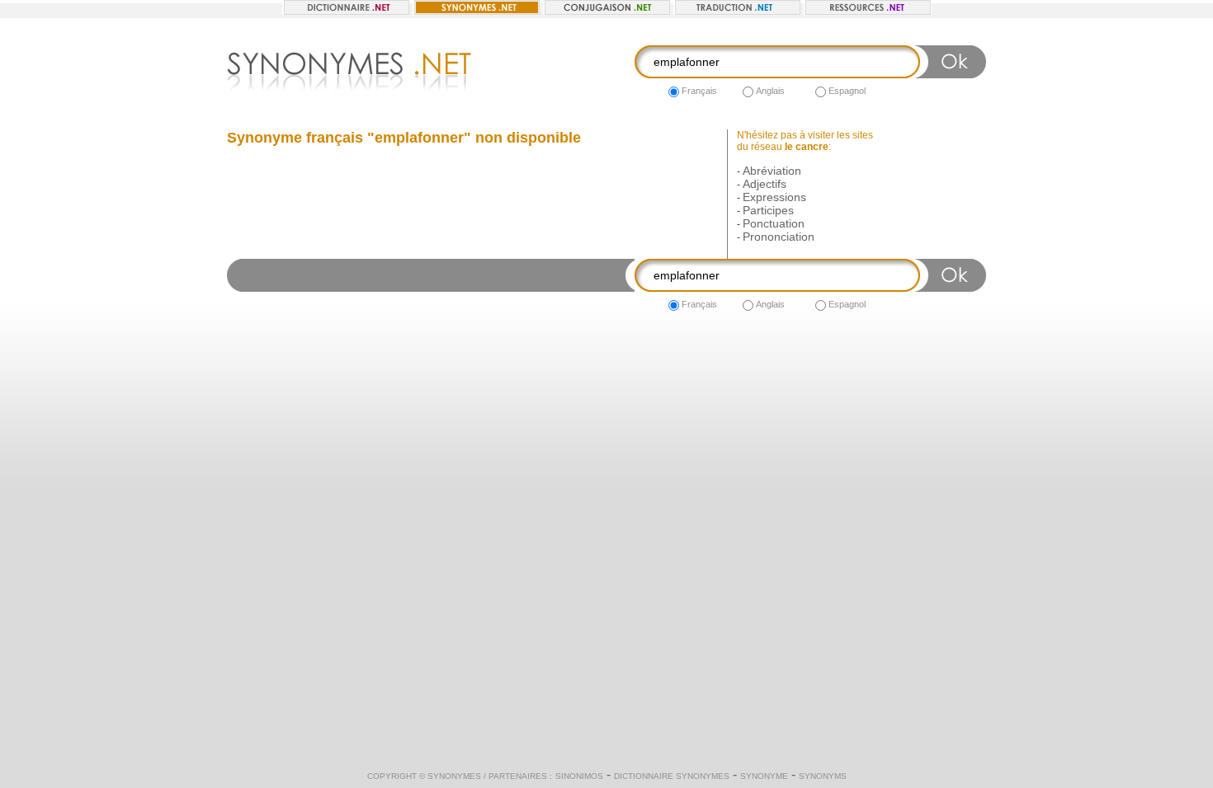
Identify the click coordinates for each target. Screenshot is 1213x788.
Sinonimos (579, 776)
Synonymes (454, 776)
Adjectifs (764, 183)
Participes (768, 210)
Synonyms (823, 776)
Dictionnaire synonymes (671, 776)
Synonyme (764, 776)
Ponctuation (774, 223)
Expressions (774, 197)
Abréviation (772, 170)
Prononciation (778, 236)
